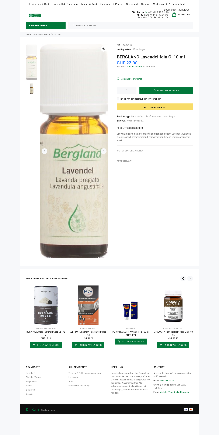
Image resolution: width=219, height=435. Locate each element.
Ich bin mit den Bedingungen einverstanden (141, 99)
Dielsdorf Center (33, 377)
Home (28, 34)
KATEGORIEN (38, 25)
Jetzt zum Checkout (154, 107)
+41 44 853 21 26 (158, 12)
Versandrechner (134, 66)
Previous (44, 151)
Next (104, 151)
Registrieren (183, 9)
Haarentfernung (88, 329)
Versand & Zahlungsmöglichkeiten (85, 373)
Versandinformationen (131, 79)
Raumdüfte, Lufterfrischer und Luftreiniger (153, 116)
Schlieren (30, 390)
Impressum (74, 377)
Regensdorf (31, 381)
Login (167, 9)
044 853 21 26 (167, 380)
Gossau (29, 394)
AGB (71, 381)
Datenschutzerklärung (79, 385)
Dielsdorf (30, 373)
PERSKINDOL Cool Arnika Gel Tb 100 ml (130, 332)
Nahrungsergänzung (46, 329)
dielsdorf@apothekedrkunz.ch (174, 392)
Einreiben (130, 329)
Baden (29, 385)
